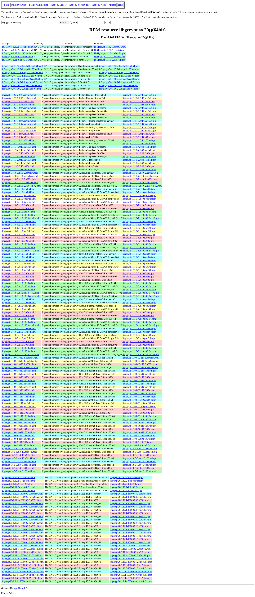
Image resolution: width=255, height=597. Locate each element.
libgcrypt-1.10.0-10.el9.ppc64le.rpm (139, 426)
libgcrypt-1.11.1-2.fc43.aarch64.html (19, 160)
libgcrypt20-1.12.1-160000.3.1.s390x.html (21, 513)
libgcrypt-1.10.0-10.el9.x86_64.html (18, 432)
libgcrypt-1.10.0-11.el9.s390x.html (18, 409)
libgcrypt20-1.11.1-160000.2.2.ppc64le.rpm (130, 549)
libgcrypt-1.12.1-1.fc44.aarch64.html (19, 121)
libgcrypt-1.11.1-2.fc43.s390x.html (18, 166)
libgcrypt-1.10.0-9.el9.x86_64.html (18, 445)
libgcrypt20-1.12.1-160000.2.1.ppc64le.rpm (130, 523)
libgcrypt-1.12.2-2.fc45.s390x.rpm (138, 101)
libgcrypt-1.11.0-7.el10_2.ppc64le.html (20, 176)
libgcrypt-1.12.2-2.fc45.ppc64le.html (19, 98)
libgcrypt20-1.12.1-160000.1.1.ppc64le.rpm (130, 536)
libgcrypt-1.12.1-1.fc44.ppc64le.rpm (139, 127)
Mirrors (112, 5)
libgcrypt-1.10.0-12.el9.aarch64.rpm (139, 383)
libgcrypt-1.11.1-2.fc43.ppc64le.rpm (139, 163)
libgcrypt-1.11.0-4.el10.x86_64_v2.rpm (140, 325)
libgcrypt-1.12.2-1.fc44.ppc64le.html (19, 111)
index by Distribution (38, 5)
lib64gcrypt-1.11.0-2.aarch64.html (17, 56)
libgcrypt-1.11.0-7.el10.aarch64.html (19, 189)
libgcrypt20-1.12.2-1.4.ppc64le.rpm (126, 480)
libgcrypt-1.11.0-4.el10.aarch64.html (19, 299)
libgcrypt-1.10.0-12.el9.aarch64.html (19, 383)
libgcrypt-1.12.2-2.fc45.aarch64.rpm (139, 95)
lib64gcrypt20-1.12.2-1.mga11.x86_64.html (22, 69)
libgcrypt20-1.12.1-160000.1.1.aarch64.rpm (130, 532)
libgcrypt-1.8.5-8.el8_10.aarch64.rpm (139, 448)
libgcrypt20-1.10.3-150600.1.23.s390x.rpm (130, 565)
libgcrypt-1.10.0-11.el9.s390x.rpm (138, 409)
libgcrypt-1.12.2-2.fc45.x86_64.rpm (139, 104)
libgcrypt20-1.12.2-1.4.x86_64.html (18, 487)
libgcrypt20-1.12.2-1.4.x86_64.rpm (126, 487)
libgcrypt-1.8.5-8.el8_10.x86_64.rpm (139, 458)
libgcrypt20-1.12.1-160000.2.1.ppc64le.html (22, 523)
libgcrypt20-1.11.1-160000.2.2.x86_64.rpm (130, 555)
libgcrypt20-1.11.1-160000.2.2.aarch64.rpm (130, 545)
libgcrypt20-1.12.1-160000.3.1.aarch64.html (22, 506)
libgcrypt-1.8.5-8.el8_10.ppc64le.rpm (139, 452)
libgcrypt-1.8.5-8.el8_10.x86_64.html (19, 458)
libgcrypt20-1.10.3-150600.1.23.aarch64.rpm (131, 558)
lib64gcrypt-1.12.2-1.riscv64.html (17, 50)
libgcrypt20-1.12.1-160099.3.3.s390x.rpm (129, 500)
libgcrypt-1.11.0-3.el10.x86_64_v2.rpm (140, 354)
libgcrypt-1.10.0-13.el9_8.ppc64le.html (20, 361)
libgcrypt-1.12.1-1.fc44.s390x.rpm (138, 134)
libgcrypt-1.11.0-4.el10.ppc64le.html (19, 306)
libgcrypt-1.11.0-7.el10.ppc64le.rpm (139, 195)
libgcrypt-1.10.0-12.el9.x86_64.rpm (139, 393)
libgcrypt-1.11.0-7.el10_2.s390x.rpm (139, 179)
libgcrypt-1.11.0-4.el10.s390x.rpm (138, 312)
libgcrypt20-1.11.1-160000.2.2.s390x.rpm (129, 552)
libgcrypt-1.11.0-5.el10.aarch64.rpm (139, 254)
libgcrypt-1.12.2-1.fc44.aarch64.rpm (139, 108)
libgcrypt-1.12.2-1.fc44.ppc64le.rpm (139, 111)
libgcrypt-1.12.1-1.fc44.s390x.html (18, 134)
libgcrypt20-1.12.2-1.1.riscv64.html (18, 490)
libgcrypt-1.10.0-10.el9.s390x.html (18, 429)
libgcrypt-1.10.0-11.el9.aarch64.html (19, 396)
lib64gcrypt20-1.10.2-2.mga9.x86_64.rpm (118, 88)
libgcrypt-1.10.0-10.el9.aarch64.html (19, 422)
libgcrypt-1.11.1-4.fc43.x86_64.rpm (139, 156)
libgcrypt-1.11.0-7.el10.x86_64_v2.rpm (140, 218)
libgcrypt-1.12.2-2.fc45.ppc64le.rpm (139, 98)
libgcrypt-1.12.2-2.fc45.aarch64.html (19, 95)
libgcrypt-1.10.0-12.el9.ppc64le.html (19, 387)
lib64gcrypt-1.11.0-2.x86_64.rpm (109, 60)
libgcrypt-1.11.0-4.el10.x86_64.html (18, 319)
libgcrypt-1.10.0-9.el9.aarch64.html (18, 435)
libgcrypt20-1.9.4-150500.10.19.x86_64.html (23, 581)
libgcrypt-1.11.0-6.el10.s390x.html (18, 237)
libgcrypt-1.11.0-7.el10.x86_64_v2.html (20, 218)
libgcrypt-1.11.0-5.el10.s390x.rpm (138, 273)
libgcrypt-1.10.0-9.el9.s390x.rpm (137, 442)
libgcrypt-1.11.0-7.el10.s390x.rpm (138, 205)
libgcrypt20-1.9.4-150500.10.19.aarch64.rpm (131, 571)
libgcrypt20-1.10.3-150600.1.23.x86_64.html (23, 568)
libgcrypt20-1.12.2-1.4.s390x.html (17, 484)
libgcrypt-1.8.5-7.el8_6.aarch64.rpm (139, 461)
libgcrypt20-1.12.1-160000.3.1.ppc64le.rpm (130, 510)
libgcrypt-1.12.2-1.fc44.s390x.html (18, 114)
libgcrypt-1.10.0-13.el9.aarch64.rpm (139, 370)
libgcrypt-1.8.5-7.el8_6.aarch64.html (19, 461)
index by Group (18, 5)
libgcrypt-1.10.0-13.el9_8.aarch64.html (20, 357)
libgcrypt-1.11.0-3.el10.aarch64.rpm (139, 328)
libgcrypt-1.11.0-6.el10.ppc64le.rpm (139, 228)
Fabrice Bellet (7, 593)
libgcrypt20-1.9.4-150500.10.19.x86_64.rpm (131, 581)
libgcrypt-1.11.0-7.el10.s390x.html (18, 205)
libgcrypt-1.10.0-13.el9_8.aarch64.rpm (140, 357)
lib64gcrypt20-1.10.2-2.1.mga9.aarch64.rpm (119, 79)
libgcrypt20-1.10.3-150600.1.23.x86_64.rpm (131, 568)
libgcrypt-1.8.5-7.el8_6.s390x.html (18, 468)
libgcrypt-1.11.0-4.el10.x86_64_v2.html (20, 325)
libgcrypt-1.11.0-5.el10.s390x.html (18, 273)
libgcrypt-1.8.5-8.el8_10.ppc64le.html (19, 452)
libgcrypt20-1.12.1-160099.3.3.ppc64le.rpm (130, 497)
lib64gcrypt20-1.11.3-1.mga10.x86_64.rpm (119, 75)
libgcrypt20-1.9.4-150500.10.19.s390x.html (22, 578)
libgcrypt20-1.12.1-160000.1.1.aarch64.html (22, 532)
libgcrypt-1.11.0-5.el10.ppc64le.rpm (139, 263)
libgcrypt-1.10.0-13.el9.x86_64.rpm (139, 380)
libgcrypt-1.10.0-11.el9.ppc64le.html (19, 403)
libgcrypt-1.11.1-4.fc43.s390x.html (18, 153)
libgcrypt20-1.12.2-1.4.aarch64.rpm (126, 477)
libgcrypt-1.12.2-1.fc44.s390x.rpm (138, 114)
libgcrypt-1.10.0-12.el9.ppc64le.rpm (139, 387)
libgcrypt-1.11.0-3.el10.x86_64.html (18, 348)
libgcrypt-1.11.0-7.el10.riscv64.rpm (138, 202)
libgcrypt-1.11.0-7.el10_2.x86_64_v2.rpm (142, 185)
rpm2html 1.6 (20, 588)
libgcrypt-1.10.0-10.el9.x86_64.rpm (139, 432)
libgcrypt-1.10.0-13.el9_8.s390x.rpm (139, 364)
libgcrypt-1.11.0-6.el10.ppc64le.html (19, 228)
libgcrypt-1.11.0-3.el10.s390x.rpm (138, 341)
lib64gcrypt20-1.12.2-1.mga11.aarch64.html (22, 66)
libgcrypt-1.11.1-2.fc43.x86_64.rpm (139, 169)
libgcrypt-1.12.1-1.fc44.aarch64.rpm (139, 121)
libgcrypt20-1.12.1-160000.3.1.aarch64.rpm (130, 506)
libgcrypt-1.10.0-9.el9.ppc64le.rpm (138, 439)
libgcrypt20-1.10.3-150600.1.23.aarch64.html (23, 558)
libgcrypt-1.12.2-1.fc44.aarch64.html (19, 108)
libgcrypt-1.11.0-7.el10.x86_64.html (18, 211)
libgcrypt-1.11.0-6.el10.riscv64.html (18, 234)
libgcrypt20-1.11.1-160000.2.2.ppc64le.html (22, 549)
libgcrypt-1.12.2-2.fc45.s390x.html (18, 101)
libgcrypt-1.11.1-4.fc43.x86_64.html (18, 156)
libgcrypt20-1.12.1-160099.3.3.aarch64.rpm (130, 493)
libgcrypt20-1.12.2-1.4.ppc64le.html (18, 480)
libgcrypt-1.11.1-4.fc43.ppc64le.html (19, 150)
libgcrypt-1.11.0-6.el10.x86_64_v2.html (20, 250)
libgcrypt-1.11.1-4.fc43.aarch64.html (19, 147)
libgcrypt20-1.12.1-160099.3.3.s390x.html (21, 500)
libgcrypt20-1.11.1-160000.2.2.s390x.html (21, 552)
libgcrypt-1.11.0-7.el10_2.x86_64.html (20, 182)
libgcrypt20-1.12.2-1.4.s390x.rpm (125, 484)
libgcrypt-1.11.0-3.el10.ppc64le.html (19, 335)
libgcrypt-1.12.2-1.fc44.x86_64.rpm (139, 117)
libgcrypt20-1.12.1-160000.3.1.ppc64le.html (22, 510)
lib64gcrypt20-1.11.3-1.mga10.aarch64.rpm (119, 72)
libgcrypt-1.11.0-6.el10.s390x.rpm (138, 237)
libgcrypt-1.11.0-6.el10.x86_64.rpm (139, 244)
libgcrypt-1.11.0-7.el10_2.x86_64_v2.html (21, 185)
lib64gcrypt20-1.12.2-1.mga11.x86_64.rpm (119, 69)
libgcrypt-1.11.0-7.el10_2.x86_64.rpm (140, 182)
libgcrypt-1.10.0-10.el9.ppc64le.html (19, 426)
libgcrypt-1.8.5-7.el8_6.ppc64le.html (19, 465)
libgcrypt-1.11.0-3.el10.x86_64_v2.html (20, 354)
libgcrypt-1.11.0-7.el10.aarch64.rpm (139, 189)
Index (6, 5)
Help (120, 5)
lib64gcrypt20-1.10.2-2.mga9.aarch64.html (22, 85)
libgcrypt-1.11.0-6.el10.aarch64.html (19, 221)
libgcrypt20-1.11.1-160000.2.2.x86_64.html (22, 555)
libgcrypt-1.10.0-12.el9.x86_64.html (18, 393)
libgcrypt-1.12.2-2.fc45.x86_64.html (19, 104)
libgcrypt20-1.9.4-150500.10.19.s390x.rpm (130, 578)
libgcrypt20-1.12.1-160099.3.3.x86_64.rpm (130, 503)
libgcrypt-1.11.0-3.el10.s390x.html (18, 341)
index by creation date (79, 5)
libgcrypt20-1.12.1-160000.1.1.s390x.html (21, 539)
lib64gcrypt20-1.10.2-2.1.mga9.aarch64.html (22, 79)
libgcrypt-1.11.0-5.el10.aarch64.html (19, 254)
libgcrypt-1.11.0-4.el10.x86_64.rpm (139, 319)
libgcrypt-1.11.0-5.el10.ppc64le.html (19, 263)
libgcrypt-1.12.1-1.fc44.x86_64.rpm (139, 140)
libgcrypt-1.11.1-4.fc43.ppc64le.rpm (139, 150)
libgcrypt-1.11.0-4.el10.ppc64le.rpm (139, 306)
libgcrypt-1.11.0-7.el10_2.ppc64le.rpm (140, 176)
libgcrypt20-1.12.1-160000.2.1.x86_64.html (22, 529)
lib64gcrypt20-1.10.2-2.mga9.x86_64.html (21, 88)
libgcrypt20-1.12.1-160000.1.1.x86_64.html (22, 542)
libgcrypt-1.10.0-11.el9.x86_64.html (18, 416)
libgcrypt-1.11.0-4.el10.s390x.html (18, 312)
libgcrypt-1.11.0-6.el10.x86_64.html (18, 244)
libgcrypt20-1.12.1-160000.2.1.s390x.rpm (129, 526)
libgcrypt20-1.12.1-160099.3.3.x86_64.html (22, 503)
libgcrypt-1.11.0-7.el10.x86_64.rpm (139, 211)
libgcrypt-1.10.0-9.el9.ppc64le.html (18, 439)
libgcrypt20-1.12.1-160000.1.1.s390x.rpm (129, 539)
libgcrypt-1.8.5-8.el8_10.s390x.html (18, 455)
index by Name (99, 5)
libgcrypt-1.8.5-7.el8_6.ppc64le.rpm (139, 465)
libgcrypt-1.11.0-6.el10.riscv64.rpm (138, 234)
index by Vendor (58, 5)
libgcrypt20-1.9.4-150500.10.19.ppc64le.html (23, 575)
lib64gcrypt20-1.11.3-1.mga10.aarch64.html (22, 72)
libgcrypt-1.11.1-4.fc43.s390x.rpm (138, 153)
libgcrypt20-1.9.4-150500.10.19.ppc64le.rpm (131, 575)
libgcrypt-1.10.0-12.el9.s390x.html (18, 390)
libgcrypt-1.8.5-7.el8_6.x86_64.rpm (139, 471)
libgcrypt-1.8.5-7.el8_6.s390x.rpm (138, 468)
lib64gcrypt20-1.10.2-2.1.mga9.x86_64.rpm (119, 82)
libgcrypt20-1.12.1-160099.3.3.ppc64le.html (22, 497)
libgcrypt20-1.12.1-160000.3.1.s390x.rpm (129, 513)
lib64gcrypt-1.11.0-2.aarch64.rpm (109, 56)
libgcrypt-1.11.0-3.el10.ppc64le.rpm (139, 335)
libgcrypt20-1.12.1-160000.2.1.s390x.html (21, 526)
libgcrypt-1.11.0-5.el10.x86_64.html (18, 283)
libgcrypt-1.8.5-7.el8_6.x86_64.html (18, 471)
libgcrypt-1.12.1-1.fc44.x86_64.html (19, 140)
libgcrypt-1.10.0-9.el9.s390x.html (17, 442)
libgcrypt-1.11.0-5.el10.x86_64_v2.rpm (140, 293)
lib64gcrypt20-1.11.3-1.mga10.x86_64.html (22, 75)
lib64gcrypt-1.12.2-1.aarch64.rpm (110, 47)
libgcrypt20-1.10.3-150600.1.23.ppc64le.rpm (131, 562)
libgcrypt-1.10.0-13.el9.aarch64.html (19, 370)
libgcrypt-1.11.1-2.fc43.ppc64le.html (19, 163)
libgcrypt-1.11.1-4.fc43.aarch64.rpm (139, 147)
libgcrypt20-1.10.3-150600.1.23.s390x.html (22, 565)
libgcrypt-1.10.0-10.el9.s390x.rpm (138, 429)
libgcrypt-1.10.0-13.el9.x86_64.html (18, 380)
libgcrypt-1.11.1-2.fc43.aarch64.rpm (139, 160)
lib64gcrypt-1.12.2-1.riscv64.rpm (109, 50)
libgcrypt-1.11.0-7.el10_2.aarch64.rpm (140, 173)
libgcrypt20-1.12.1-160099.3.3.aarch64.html (22, 493)
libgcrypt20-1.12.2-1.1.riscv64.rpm (126, 490)
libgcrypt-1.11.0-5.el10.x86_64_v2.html (20, 293)
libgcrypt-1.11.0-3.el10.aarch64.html (19, 328)
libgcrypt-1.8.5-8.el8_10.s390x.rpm (139, 455)
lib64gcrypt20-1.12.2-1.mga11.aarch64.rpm (119, 66)
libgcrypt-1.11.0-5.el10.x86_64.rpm (139, 283)
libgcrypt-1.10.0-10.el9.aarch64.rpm (139, 422)
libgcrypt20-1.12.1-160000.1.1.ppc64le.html (22, 536)
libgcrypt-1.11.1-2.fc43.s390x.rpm (138, 166)
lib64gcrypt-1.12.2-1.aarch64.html (17, 47)
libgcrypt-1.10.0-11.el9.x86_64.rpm (139, 416)
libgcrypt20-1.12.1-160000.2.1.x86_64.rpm (130, 529)
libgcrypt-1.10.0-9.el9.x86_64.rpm (138, 445)
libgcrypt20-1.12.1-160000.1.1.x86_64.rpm (130, 542)
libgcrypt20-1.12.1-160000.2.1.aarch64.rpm (130, 519)
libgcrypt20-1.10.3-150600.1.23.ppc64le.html (23, 562)
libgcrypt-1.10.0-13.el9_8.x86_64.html (20, 367)
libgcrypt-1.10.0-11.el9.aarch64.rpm (139, 396)
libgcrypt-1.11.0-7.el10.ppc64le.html (19, 195)
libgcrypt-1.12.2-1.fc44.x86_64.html (19, 117)
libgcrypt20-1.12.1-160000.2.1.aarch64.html (22, 519)
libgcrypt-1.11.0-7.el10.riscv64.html (18, 202)
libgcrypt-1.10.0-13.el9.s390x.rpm (138, 377)
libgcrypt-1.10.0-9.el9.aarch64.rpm (138, 435)
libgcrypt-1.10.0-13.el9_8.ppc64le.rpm (140, 361)
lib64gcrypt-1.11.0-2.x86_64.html (17, 60)
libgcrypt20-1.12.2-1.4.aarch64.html (18, 477)
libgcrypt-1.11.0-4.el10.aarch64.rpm (139, 299)
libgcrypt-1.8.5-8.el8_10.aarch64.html (19, 448)
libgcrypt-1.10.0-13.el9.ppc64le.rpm (139, 374)
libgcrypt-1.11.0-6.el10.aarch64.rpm (139, 221)
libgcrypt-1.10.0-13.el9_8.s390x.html (19, 364)
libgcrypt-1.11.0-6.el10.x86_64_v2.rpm (140, 250)
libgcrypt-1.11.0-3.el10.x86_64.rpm (139, 348)
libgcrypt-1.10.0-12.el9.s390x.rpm (138, 390)
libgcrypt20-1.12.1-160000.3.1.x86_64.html (22, 516)
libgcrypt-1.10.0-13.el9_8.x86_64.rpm (140, 367)
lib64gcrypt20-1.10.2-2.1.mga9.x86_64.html (22, 82)
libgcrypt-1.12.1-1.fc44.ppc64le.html (19, 127)
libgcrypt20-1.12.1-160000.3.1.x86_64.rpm (130, 516)
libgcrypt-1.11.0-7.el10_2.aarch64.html (20, 173)
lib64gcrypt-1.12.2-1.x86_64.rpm (109, 53)
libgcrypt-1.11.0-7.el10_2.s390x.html (19, 179)
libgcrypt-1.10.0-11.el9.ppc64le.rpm (139, 403)
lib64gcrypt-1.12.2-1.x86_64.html (17, 53)
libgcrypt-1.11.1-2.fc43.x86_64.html (18, 169)
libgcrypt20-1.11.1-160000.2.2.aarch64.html (22, 545)
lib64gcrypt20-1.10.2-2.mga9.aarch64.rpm (118, 85)
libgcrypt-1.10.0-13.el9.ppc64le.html (19, 374)
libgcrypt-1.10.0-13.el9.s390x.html (18, 377)
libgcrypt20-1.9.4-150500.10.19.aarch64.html (23, 571)
